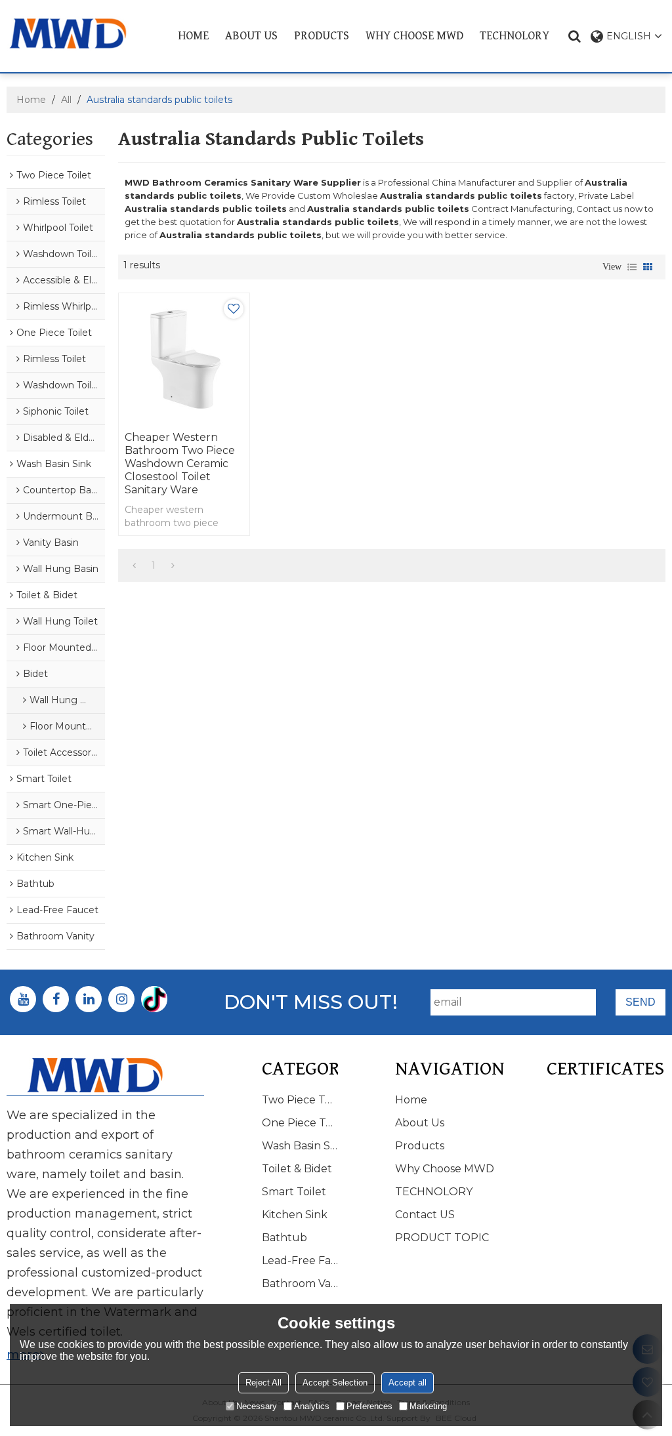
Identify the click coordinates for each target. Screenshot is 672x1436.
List (632, 267)
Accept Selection (335, 1382)
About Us (251, 36)
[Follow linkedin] (88, 999)
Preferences (369, 1406)
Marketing (428, 1406)
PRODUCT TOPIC (442, 1237)
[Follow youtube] (23, 999)
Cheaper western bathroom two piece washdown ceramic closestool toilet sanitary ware (180, 463)
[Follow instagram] (121, 999)
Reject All (263, 1382)
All (66, 100)
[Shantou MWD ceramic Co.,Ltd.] (77, 33)
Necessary (256, 1406)
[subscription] (640, 1002)
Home (193, 36)
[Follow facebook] (56, 999)
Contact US (425, 1214)
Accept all (407, 1382)
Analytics (311, 1406)
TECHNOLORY (514, 36)
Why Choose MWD (414, 36)
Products (321, 36)
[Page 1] (134, 565)
